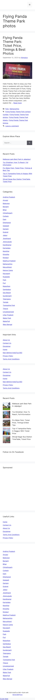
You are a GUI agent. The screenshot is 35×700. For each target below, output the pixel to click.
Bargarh (6, 207)
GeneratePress (17, 695)
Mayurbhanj (7, 267)
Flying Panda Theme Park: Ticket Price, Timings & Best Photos (14, 45)
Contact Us (7, 343)
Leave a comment (12, 126)
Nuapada (6, 277)
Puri (4, 283)
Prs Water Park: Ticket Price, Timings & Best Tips (21, 422)
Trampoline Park (9, 305)
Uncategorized (8, 312)
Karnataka (6, 248)
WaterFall (6, 321)
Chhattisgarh (7, 213)
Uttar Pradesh (8, 315)
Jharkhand (7, 238)
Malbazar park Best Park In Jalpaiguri (17, 159)
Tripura (5, 309)
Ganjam (6, 229)
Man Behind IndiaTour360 (12, 353)
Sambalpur (7, 289)
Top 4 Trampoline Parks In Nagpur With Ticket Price (21, 431)
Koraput (6, 258)
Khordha (6, 254)
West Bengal (7, 324)
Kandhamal (7, 245)
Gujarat (5, 232)
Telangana (7, 299)
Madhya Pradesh (9, 261)
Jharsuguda (7, 242)
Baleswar (6, 203)
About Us (6, 340)
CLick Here (4, 699)
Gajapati (6, 226)
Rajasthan (6, 286)
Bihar (5, 210)
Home (5, 349)
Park (7, 109)
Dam (4, 219)
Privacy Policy (8, 356)
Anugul (5, 200)
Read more (17, 103)
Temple (5, 302)
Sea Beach (7, 293)
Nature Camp (8, 270)
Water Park (7, 318)
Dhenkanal (7, 223)
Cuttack (6, 216)
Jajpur (5, 235)
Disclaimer (7, 346)
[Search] (29, 143)
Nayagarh (6, 273)
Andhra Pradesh (9, 197)
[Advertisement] (17, 489)
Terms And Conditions (11, 359)
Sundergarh (7, 296)
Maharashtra (14, 109)
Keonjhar (6, 251)
